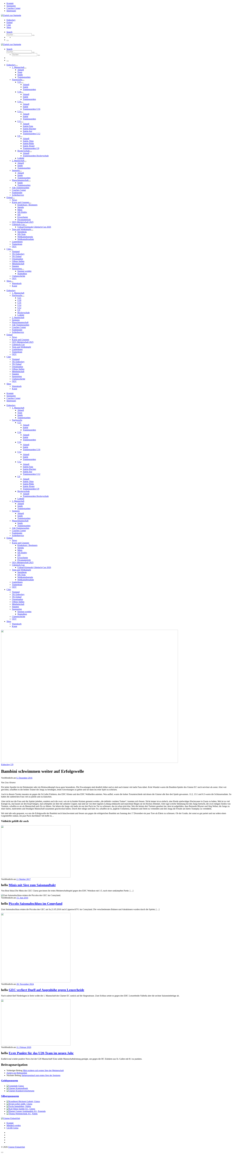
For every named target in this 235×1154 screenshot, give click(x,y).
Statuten (15, 607)
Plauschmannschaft (20, 521)
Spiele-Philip (28, 484)
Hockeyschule (23, 491)
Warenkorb (16, 624)
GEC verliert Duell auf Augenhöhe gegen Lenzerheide (46, 990)
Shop (9, 621)
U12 (19, 462)
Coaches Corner (19, 530)
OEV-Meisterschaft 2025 (22, 562)
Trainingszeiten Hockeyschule (36, 496)
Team (19, 413)
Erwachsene (22, 557)
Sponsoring (17, 609)
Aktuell (20, 410)
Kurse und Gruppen (20, 543)
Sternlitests (22, 572)
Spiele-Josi (27, 471)
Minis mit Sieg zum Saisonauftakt (32, 885)
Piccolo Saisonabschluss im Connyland (35, 903)
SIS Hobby (22, 552)
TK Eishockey (18, 594)
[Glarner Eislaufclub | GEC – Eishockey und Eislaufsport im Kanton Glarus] (11, 15)
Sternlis (20, 548)
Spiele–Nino (28, 481)
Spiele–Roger (29, 486)
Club (9, 589)
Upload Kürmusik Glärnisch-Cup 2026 (34, 567)
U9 (18, 476)
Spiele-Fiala (28, 467)
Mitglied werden (14, 1125)
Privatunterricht (24, 560)
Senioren (16, 511)
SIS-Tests (21, 575)
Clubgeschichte (18, 616)
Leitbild (20, 498)
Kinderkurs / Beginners (27, 545)
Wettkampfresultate (25, 580)
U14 (19, 452)
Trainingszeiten (23, 417)
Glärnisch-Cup (18, 565)
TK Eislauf (16, 597)
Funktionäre (17, 533)
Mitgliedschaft (18, 604)
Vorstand (16, 592)
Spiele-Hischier (29, 469)
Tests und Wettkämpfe (21, 570)
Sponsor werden (24, 611)
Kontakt (10, 1123)
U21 (19, 422)
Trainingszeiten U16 (31, 449)
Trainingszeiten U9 (31, 489)
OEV (14, 587)
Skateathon (22, 614)
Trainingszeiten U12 (31, 474)
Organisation (17, 599)
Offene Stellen (18, 602)
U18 (19, 432)
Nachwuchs (17, 420)
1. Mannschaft (18, 408)
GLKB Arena (12, 1128)
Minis (19, 550)
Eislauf (10, 538)
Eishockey (11, 405)
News (14, 540)
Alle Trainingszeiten (20, 528)
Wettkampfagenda (25, 577)
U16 (19, 442)
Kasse (14, 626)
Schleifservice (18, 535)
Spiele (20, 415)
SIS (19, 555)
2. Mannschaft (18, 501)
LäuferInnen (17, 582)
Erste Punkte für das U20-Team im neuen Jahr (41, 1053)
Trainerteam (17, 584)
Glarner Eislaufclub (16, 1147)
